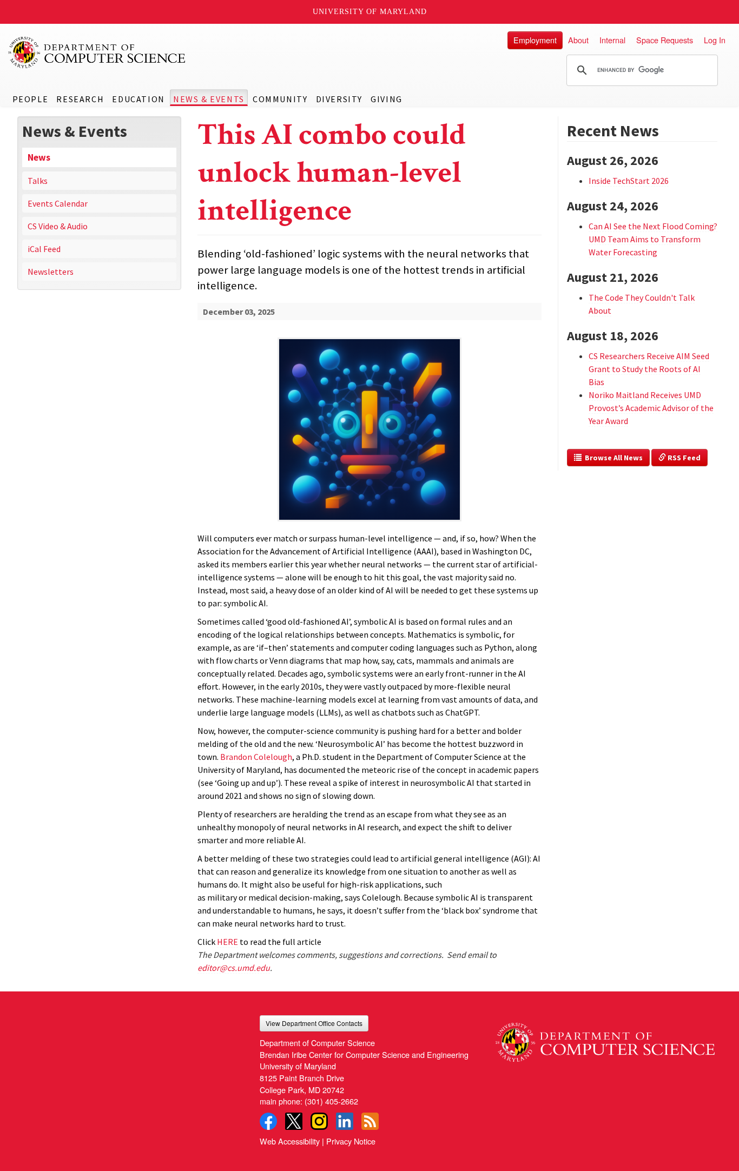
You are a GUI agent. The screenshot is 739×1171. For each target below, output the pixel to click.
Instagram (319, 1121)
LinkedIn (344, 1121)
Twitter (293, 1121)
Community (280, 99)
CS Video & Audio (58, 226)
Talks (38, 180)
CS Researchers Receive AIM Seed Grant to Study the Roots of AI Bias (649, 368)
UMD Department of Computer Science (97, 52)
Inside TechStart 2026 (629, 180)
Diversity (339, 99)
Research (80, 99)
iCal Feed (44, 248)
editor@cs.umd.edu (233, 967)
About (578, 39)
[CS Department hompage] (605, 1038)
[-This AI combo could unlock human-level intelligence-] (369, 412)
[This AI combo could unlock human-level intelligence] (369, 522)
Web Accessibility (290, 1141)
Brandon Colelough (256, 756)
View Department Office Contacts (314, 1023)
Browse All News (612, 457)
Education (138, 99)
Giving (387, 99)
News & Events (209, 99)
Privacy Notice (350, 1141)
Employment (535, 39)
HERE (227, 941)
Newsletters (51, 271)
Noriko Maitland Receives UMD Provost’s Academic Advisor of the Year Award (651, 407)
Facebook (268, 1121)
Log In (714, 39)
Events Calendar (58, 203)
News (39, 157)
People (30, 99)
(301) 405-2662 (331, 1101)
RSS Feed (683, 457)
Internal (612, 39)
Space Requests (664, 39)
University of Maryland (370, 12)
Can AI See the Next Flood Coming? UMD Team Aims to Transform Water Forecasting (653, 239)
